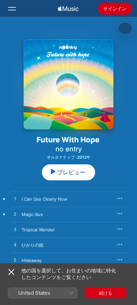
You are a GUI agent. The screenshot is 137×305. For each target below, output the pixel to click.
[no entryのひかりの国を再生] (15, 245)
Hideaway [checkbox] (32, 260)
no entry (69, 149)
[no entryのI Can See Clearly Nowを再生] (15, 199)
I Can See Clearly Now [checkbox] (45, 199)
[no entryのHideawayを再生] (15, 260)
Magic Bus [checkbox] (32, 214)
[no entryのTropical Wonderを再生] (15, 230)
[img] (68, 9)
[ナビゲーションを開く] (12, 8)
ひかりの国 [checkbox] (32, 245)
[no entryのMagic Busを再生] (15, 214)
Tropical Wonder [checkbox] (38, 229)
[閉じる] (11, 272)
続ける (105, 293)
